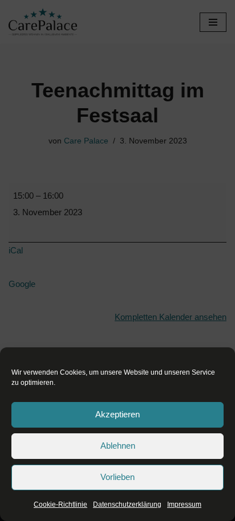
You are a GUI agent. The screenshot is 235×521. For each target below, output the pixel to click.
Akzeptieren (117, 414)
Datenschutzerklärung (127, 504)
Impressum (184, 504)
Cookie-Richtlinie (60, 504)
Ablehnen (117, 445)
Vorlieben (117, 477)
